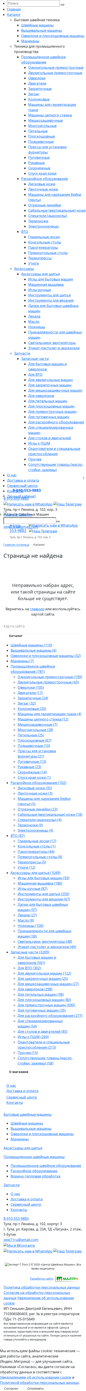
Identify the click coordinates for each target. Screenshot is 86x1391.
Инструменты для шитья (49, 295)
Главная (14, 9)
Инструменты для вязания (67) (44, 899)
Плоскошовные (41, 136)
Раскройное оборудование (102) (38, 782)
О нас (12, 475)
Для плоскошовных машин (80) (44, 999)
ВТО (24, 231)
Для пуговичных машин (48, 416)
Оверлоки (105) (31, 687)
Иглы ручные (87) (32, 888)
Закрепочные (40, 88)
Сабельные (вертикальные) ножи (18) (50, 814)
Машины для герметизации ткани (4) (49, 713)
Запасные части (35, 358)
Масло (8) (26, 920)
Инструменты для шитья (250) (43, 893)
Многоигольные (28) (35, 729)
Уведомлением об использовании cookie (35, 1377)
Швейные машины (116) (31, 645)
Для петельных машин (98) (41, 994)
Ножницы (36, 326)
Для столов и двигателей (49, 438)
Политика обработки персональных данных (42, 1287)
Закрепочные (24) (33, 698)
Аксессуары (24, 268)
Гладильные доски (44, 236)
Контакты (14, 1102)
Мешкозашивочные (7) (37, 724)
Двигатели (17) (30, 692)
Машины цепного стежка (50, 115)
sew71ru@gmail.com (21, 526)
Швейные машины (37, 25)
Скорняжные (39, 168)
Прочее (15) (28, 1052)
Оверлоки (36, 78)
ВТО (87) (18, 835)
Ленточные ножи (43, 189)
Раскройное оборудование (44, 178)
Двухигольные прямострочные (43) (48, 682)
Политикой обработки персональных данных (39, 1382)
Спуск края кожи (42, 173)
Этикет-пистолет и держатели (54, 348)
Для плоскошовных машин (51, 406)
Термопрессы (40, 258)
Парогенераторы (43, 247)
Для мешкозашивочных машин (55, 390)
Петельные (38, 131)
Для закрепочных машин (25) (43, 978)
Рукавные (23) (29, 766)
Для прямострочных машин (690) (46, 1005)
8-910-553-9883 (27, 490)
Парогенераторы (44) (36, 851)
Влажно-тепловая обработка (35, 1176)
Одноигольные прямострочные (56, 67)
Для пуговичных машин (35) (42, 1010)
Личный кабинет (18, 514)
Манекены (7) (22, 661)
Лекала (34, 316)
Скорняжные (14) (32, 772)
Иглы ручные (39, 289)
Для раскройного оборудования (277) (50, 1015)
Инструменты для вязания (51, 300)
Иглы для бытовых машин (50, 279)
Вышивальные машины (41, 30)
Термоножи (38, 221)
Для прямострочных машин (52, 411)
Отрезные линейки (44, 205)
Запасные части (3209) (30, 952)
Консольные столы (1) (37, 846)
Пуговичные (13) (32, 761)
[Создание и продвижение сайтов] (66, 1279)
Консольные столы (44, 242)
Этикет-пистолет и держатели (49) (47, 946)
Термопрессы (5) (32, 862)
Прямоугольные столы (48, 252)
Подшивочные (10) (34, 745)
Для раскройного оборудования (56, 422)
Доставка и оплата (23, 480)
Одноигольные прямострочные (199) (50, 676)
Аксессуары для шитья (40, 273)
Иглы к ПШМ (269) (33, 1036)
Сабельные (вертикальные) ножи (57, 210)
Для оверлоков (41, 395)
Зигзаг (33, 94)
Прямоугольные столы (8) (40, 856)
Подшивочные (41, 141)
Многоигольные (42, 125)
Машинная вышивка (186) (40, 883)
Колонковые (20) (32, 708)
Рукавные (36, 162)
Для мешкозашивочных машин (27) (48, 983)
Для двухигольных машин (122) (44, 973)
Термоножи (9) (30, 825)
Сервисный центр (21, 1097)
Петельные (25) (31, 735)
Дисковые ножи (41, 184)
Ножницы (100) (30, 925)
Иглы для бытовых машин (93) (43, 878)
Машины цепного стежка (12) (43, 719)
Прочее (34, 459)
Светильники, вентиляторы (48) (45, 941)
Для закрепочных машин (49, 385)
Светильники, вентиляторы (52, 342)
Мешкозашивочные (45, 120)
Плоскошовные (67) (34, 740)
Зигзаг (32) (27, 703)
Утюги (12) (26, 867)
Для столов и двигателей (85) (42, 1031)
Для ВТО (35, 374)
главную (37, 609)
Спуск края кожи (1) (34, 777)
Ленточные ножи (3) (35, 793)
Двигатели (37, 83)
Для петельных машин (47, 401)
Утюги (33, 263)
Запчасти (22, 353)
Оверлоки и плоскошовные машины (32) (46, 655)
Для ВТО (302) (29, 968)
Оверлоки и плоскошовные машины (52, 35)
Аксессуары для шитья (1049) (35, 872)
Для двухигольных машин (50, 379)
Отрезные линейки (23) (38, 809)
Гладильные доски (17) (37, 841)
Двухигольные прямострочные (55, 72)
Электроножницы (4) (35, 830)
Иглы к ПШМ (39, 443)
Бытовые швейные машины (28, 1114)
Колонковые (39, 99)
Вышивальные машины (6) (33, 650)
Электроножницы (43, 226)
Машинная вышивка (46, 284)
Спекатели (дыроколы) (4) (40, 819)
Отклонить (35, 1388)
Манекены (30, 41)
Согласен (11, 1388)
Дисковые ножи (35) (35, 788)
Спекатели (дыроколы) (47, 215)
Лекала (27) (27, 915)
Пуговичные (39, 157)
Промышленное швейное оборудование (46, 1165)
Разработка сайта (41, 1279)
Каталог (14, 14)
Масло (33, 321)
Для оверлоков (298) (35, 989)
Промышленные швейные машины (34, 1156)
